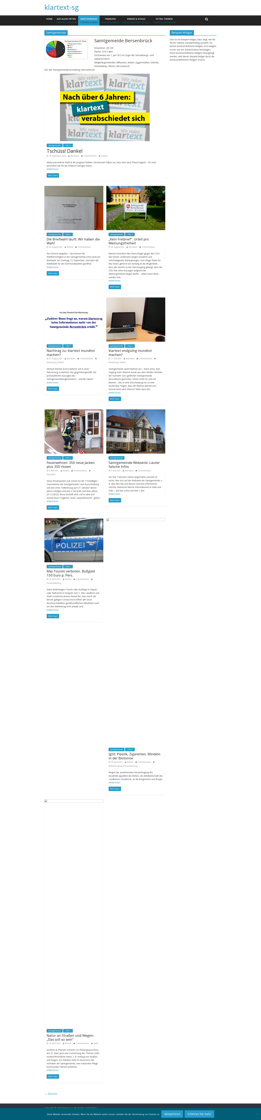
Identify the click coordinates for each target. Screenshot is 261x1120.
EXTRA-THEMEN (163, 20)
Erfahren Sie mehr (199, 1114)
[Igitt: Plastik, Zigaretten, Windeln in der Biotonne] (135, 520)
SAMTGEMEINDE (89, 20)
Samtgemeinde (54, 145)
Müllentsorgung (115, 766)
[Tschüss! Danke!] (105, 75)
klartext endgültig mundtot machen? (130, 352)
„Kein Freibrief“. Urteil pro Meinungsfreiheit (129, 241)
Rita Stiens (74, 156)
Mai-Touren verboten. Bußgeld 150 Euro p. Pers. (71, 573)
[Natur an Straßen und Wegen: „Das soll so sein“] (73, 801)
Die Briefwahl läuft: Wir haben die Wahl (73, 241)
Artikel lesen (52, 169)
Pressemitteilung (54, 583)
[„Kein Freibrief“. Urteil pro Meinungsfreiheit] (135, 187)
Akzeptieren (172, 1114)
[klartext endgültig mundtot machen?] (135, 299)
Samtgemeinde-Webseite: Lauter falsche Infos (134, 464)
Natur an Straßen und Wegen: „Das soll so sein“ (70, 1037)
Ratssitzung (51, 362)
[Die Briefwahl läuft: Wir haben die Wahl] (73, 187)
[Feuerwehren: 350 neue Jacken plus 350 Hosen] (73, 411)
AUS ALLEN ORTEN (66, 20)
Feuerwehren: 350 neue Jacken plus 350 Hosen (71, 464)
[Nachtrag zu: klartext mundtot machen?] (73, 299)
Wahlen (104, 156)
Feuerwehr (51, 474)
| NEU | (68, 145)
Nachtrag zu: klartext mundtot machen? (71, 352)
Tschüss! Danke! (65, 151)
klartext (70, 247)
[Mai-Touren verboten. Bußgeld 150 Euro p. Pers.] (73, 520)
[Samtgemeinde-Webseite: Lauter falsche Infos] (135, 411)
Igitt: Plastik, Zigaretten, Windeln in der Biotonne (134, 756)
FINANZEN (110, 20)
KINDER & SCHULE (136, 20)
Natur (96, 1043)
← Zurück (50, 1093)
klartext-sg (61, 7)
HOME (49, 18)
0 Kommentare (90, 156)
